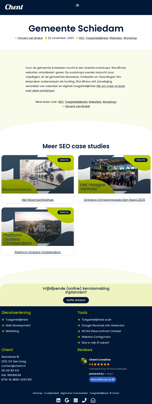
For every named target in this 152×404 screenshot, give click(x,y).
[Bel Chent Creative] (84, 400)
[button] (77, 5)
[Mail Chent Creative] (93, 400)
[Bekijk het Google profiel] (67, 400)
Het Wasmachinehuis (38, 200)
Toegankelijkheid (97, 38)
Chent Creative (100, 359)
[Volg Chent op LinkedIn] (59, 400)
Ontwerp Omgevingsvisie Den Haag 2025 (114, 200)
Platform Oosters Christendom (38, 252)
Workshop (130, 38)
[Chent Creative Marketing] (21, 7)
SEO (81, 38)
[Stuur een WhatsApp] (76, 400)
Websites (115, 38)
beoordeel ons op (101, 379)
